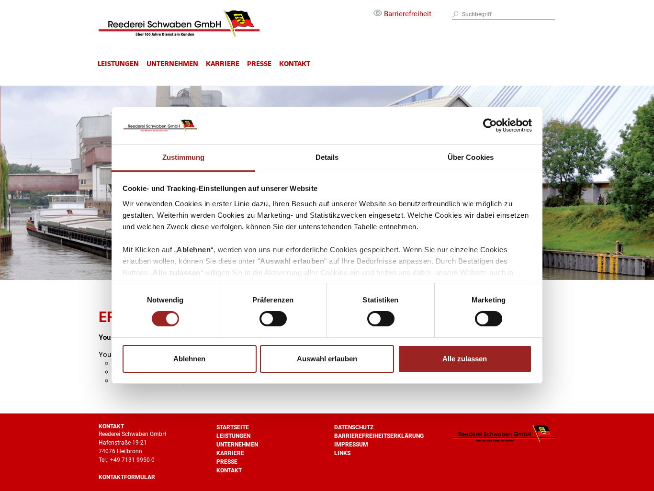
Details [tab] (327, 157)
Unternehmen (172, 63)
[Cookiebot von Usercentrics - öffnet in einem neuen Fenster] (490, 125)
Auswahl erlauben (327, 359)
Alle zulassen (464, 359)
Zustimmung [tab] (183, 157)
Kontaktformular (127, 477)
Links (342, 453)
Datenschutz (353, 427)
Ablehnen (189, 359)
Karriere (222, 63)
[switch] (273, 318)
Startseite (232, 427)
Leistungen (118, 63)
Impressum (351, 444)
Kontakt (294, 63)
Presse (259, 63)
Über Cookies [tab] (471, 157)
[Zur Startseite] (179, 37)
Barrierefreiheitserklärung (379, 436)
